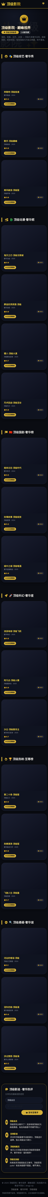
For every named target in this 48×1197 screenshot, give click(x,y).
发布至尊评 (33, 1112)
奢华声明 (24, 1189)
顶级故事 (14, 1189)
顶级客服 (33, 1189)
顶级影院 (13, 4)
